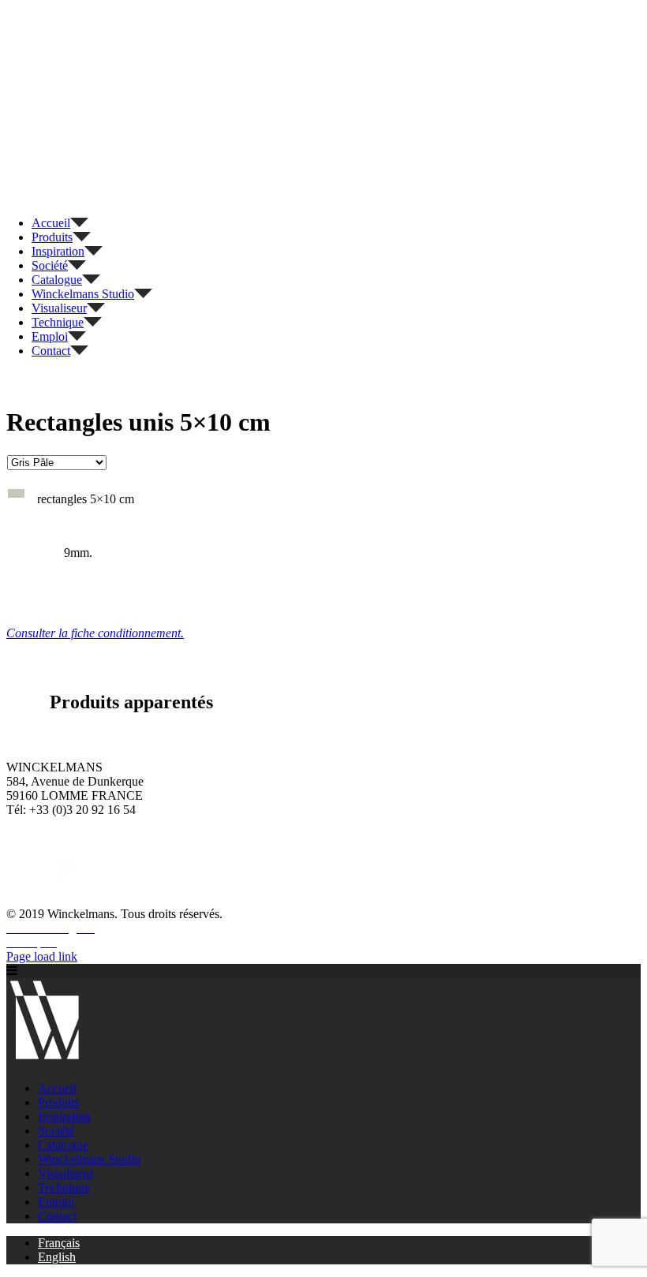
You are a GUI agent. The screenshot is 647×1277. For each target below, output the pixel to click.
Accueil (57, 1088)
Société (56, 1130)
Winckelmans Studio (89, 1159)
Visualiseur (65, 1173)
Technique (64, 1187)
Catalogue (63, 1145)
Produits (58, 1102)
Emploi (56, 1201)
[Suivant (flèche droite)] (619, 638)
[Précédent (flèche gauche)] (27, 638)
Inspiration (64, 1116)
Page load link (41, 956)
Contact (57, 1216)
